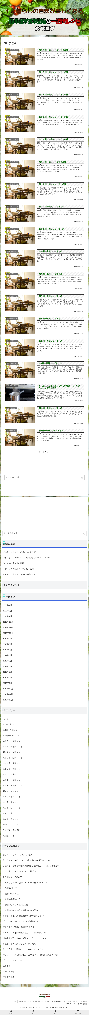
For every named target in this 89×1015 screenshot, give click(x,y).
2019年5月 (7, 661)
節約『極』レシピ (10, 824)
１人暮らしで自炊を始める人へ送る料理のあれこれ (25, 882)
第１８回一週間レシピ (12, 785)
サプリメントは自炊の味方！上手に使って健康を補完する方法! (30, 955)
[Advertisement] (44, 468)
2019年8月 (7, 644)
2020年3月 (7, 611)
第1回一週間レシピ (11, 724)
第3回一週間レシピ (11, 735)
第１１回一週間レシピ (12, 747)
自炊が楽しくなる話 (11, 830)
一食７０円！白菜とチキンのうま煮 (18, 569)
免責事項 (7, 966)
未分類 (6, 719)
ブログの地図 (8, 977)
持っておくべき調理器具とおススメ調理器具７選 (24, 933)
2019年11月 (8, 627)
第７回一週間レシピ (11, 808)
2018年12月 (8, 689)
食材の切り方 (11, 888)
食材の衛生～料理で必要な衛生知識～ (21, 910)
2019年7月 (7, 650)
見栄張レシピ (8, 836)
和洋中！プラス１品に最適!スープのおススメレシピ (25, 938)
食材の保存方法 (12, 894)
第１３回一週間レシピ (12, 758)
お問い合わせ (8, 971)
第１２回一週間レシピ (12, 752)
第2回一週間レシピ (11, 730)
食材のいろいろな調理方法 (16, 905)
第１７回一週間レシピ (12, 780)
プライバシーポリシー (12, 960)
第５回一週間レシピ (11, 797)
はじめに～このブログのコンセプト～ (19, 855)
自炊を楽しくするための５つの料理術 (19, 871)
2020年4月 (7, 605)
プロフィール (71, 1004)
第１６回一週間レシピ (12, 774)
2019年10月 (8, 633)
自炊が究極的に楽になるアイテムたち (19, 944)
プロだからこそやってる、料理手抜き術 (20, 921)
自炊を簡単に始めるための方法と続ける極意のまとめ (26, 860)
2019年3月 (7, 672)
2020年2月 (7, 616)
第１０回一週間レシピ (12, 741)
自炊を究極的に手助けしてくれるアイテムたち (23, 949)
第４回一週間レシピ (11, 791)
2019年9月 (7, 638)
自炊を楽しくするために (41, 1001)
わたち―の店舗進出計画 (13, 563)
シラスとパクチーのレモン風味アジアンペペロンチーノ (27, 558)
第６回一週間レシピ (11, 802)
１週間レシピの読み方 (12, 877)
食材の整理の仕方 (13, 899)
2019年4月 (7, 666)
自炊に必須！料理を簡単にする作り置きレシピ (23, 916)
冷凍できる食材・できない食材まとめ (19, 574)
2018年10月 (8, 700)
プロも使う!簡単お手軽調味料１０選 (19, 927)
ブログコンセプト (25, 1001)
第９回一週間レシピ (11, 819)
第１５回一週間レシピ (12, 769)
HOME (14, 1001)
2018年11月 (8, 694)
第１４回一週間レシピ (12, 763)
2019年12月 (8, 622)
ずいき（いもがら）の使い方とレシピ (19, 552)
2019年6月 (7, 655)
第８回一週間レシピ (11, 813)
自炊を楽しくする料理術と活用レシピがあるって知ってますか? (31, 866)
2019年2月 (7, 677)
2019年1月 (7, 683)
